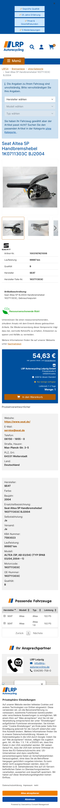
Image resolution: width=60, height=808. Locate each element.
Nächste (38, 633)
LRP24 (5, 68)
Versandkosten (50, 360)
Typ (34, 610)
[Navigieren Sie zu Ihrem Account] (42, 48)
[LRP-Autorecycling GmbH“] (14, 46)
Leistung (48, 610)
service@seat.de (14, 430)
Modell (22, 610)
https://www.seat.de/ (17, 421)
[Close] (42, 684)
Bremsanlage (18, 68)
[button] (56, 3)
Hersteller (9, 610)
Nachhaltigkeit (14, 344)
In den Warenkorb (32, 397)
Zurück (20, 633)
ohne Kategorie (35, 68)
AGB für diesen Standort (45, 377)
